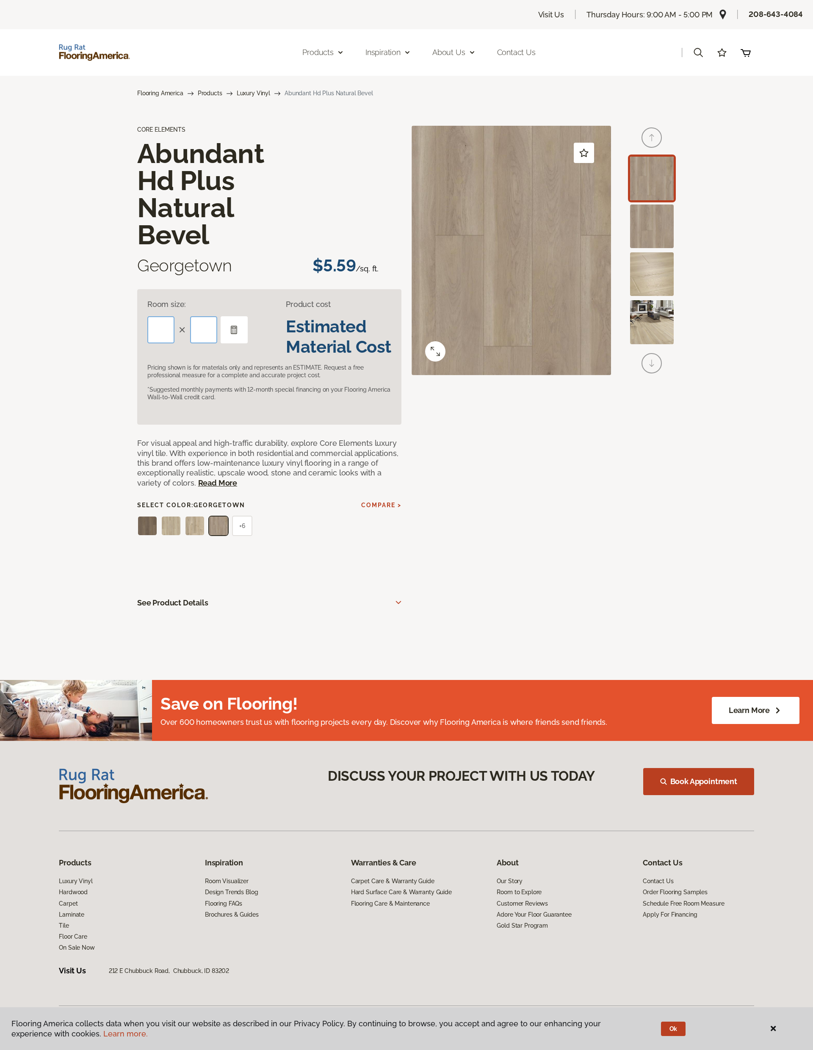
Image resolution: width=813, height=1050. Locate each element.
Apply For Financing (670, 914)
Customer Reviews (522, 903)
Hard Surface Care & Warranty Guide (401, 892)
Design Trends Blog (231, 892)
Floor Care (73, 936)
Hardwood (73, 892)
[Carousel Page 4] (652, 322)
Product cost (308, 304)
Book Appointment (703, 781)
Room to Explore (519, 892)
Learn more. (125, 1033)
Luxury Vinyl (253, 93)
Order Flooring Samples (675, 892)
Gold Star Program (522, 925)
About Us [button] (448, 52)
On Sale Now (76, 947)
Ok (673, 1028)
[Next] (652, 363)
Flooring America (160, 93)
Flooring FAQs (223, 903)
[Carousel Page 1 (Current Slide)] (652, 178)
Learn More (749, 710)
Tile (64, 925)
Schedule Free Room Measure (683, 903)
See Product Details (172, 602)
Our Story (510, 881)
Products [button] (318, 52)
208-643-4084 (776, 14)
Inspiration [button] (383, 52)
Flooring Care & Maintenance (390, 903)
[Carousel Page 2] (652, 226)
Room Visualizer (227, 881)
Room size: (166, 304)
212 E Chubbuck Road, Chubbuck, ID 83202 (169, 970)
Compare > (381, 505)
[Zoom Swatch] (435, 351)
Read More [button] (217, 482)
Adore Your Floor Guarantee (534, 914)
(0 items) (746, 52)
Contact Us (516, 52)
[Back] (652, 137)
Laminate (71, 914)
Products (210, 93)
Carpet (68, 903)
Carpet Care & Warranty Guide (392, 881)
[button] (698, 52)
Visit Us (551, 14)
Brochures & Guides (231, 914)
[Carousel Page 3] (652, 274)
